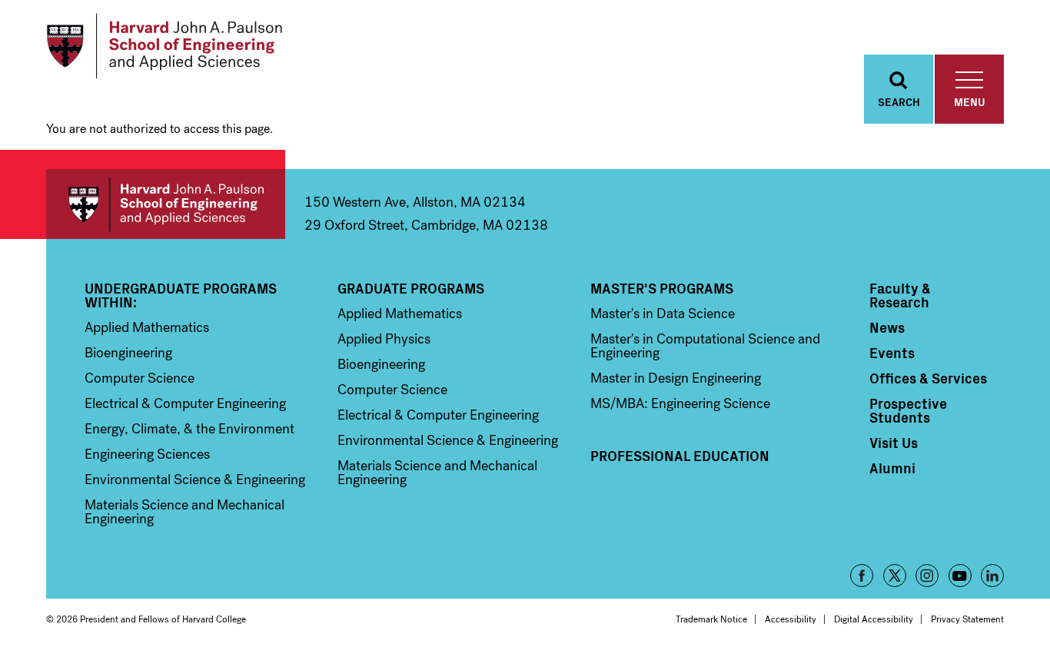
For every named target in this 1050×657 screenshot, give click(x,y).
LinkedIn (992, 575)
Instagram (927, 575)
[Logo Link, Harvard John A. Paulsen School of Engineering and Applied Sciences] (164, 46)
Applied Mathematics (147, 327)
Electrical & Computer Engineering (185, 403)
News (887, 327)
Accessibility (790, 619)
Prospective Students (908, 410)
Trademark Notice (711, 619)
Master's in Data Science (662, 313)
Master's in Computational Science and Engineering (705, 346)
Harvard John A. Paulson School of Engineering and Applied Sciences (165, 204)
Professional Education (679, 456)
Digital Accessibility (873, 619)
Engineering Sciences (147, 454)
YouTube (960, 575)
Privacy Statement (967, 619)
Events (892, 353)
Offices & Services (928, 378)
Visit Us (893, 443)
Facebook (861, 575)
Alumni (892, 468)
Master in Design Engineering (675, 378)
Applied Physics (383, 339)
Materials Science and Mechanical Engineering (184, 512)
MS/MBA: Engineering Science (680, 403)
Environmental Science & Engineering (195, 479)
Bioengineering (128, 353)
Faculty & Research (900, 295)
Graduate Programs (410, 288)
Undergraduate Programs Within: (181, 295)
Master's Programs (661, 288)
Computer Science (139, 378)
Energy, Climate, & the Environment (189, 429)
